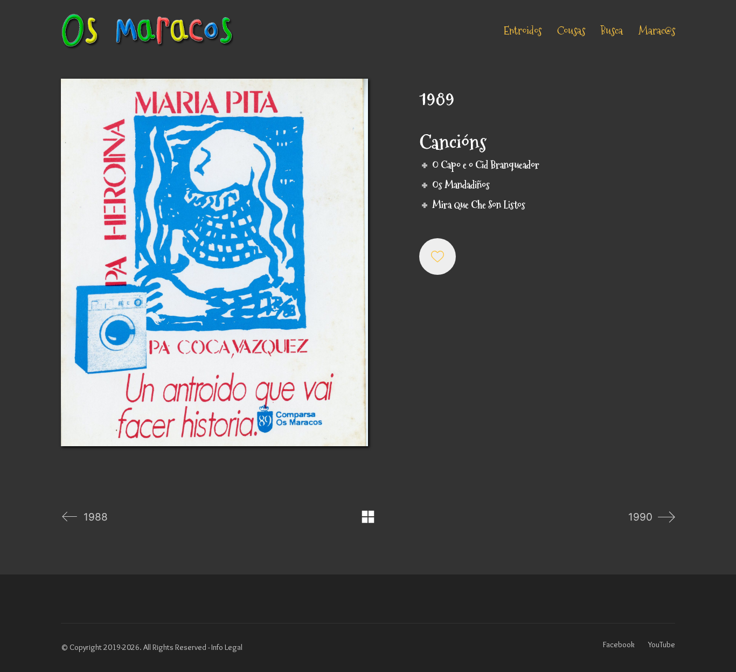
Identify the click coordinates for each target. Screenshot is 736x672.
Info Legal (226, 647)
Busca (612, 31)
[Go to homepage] (147, 31)
